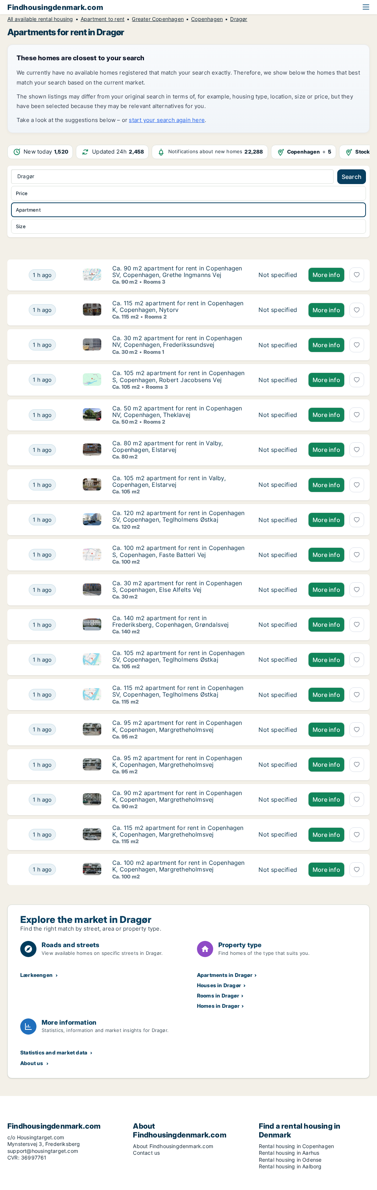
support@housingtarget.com (42, 1151)
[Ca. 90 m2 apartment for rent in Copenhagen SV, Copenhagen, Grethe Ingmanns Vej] (278, 275)
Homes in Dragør (218, 1006)
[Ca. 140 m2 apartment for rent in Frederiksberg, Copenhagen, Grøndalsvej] (278, 624)
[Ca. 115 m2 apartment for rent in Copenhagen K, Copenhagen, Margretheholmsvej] (278, 834)
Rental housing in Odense (290, 1160)
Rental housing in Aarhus (289, 1153)
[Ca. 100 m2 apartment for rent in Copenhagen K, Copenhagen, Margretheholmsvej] (278, 869)
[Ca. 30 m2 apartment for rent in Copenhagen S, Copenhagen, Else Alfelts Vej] (278, 589)
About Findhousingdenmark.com (173, 1146)
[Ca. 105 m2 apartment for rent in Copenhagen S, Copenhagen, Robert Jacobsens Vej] (278, 379)
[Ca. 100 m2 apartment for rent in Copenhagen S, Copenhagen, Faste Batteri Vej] (278, 554)
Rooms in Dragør (218, 995)
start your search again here (167, 119)
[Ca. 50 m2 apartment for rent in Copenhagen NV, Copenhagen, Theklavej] (278, 415)
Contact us (146, 1153)
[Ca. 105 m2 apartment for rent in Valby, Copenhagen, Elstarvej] (278, 484)
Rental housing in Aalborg (290, 1166)
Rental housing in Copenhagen (296, 1146)
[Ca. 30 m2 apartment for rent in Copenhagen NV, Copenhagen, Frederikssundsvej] (278, 344)
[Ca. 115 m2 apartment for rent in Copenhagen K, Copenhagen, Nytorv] (278, 310)
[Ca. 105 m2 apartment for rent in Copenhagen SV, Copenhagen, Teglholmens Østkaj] (278, 659)
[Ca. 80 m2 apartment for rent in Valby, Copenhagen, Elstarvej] (278, 449)
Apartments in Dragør (225, 975)
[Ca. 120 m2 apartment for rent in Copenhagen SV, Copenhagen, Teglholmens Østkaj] (278, 519)
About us (31, 1063)
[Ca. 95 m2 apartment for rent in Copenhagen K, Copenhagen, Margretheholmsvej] (278, 729)
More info (326, 274)
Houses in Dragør (219, 985)
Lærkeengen (36, 975)
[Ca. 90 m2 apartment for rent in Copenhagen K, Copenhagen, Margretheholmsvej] (278, 799)
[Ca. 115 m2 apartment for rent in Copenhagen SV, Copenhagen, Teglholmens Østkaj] (278, 694)
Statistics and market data (53, 1052)
